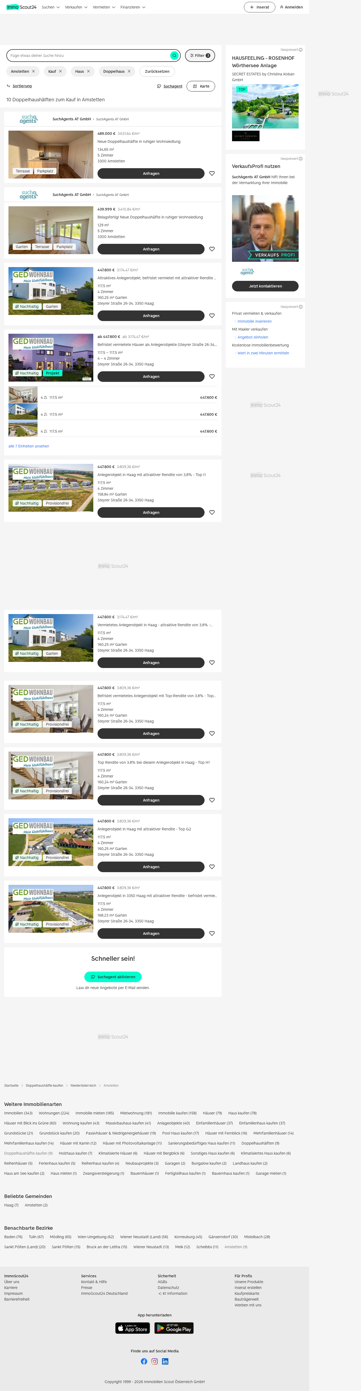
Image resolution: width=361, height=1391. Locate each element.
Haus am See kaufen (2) (24, 1173)
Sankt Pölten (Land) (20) (24, 1246)
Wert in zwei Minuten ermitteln (263, 353)
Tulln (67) (36, 1236)
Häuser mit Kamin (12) (78, 1143)
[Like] (212, 173)
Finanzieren (130, 7)
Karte (205, 86)
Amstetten (20, 71)
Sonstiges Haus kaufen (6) (213, 1153)
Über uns (11, 1281)
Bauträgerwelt (247, 1299)
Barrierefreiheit (17, 1299)
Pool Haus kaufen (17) (180, 1133)
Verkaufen (73, 7)
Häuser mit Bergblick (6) (164, 1153)
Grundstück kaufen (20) (59, 1133)
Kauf (52, 71)
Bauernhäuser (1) (145, 1173)
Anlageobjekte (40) (173, 1123)
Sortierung (22, 86)
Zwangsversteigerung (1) (103, 1173)
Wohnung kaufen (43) (81, 1123)
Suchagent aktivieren (116, 976)
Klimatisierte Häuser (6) (118, 1153)
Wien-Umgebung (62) (96, 1236)
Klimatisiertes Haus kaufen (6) (266, 1153)
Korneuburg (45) (188, 1236)
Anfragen (151, 173)
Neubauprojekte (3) (142, 1163)
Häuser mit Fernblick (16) (226, 1133)
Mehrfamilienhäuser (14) (273, 1133)
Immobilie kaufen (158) (177, 1113)
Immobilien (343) (18, 1113)
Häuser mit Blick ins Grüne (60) (30, 1123)
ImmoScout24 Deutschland (104, 1293)
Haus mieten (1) (64, 1173)
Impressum (13, 1293)
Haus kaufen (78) (242, 1113)
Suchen (48, 7)
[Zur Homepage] (22, 7)
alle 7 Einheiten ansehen (28, 446)
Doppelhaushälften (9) (260, 1143)
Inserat (263, 7)
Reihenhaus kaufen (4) (100, 1163)
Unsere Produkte (249, 1281)
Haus (79, 71)
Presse (86, 1287)
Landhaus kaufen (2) (250, 1163)
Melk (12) (182, 1246)
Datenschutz (168, 1287)
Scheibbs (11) (207, 1246)
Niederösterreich (83, 1085)
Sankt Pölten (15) (66, 1246)
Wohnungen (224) (54, 1113)
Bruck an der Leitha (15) (107, 1246)
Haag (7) (11, 1205)
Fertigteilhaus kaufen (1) (185, 1173)
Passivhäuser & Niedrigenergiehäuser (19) (121, 1133)
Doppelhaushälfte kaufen (44, 1085)
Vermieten (101, 7)
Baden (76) (13, 1236)
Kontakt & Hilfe (94, 1281)
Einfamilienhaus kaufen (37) (262, 1123)
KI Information (175, 1293)
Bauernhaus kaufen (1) (230, 1173)
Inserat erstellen (248, 1287)
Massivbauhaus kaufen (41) (128, 1123)
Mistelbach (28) (257, 1236)
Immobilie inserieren (255, 321)
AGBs (162, 1281)
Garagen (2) (175, 1163)
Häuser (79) (212, 1113)
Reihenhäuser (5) (18, 1163)
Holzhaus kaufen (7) (75, 1153)
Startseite (11, 1085)
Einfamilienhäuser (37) (214, 1123)
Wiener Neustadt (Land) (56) (144, 1236)
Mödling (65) (60, 1236)
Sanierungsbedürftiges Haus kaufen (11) (201, 1143)
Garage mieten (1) (271, 1173)
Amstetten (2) (36, 1205)
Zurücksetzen (157, 71)
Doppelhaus (114, 71)
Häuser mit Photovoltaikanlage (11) (132, 1143)
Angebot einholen (253, 337)
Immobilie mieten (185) (95, 1113)
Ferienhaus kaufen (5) (57, 1163)
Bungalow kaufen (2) (209, 1163)
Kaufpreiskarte (247, 1293)
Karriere (10, 1287)
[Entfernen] (34, 71)
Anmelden (294, 7)
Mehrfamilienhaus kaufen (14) (29, 1143)
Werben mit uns (248, 1305)
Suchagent (173, 86)
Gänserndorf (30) (223, 1236)
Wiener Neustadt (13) (151, 1246)
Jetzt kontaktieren (265, 286)
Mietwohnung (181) (136, 1113)
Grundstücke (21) (18, 1133)
